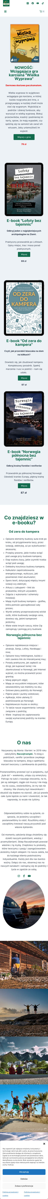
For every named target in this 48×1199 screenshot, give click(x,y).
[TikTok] (43, 3)
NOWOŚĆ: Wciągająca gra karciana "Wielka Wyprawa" (24, 73)
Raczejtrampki (25, 754)
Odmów (24, 1179)
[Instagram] (28, 3)
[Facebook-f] (24, 876)
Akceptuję (24, 1172)
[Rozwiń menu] (5, 11)
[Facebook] (33, 3)
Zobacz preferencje (24, 1186)
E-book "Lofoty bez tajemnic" (24, 222)
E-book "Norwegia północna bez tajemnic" (24, 455)
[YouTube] (38, 3)
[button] (44, 1143)
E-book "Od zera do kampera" (24, 343)
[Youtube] (29, 876)
